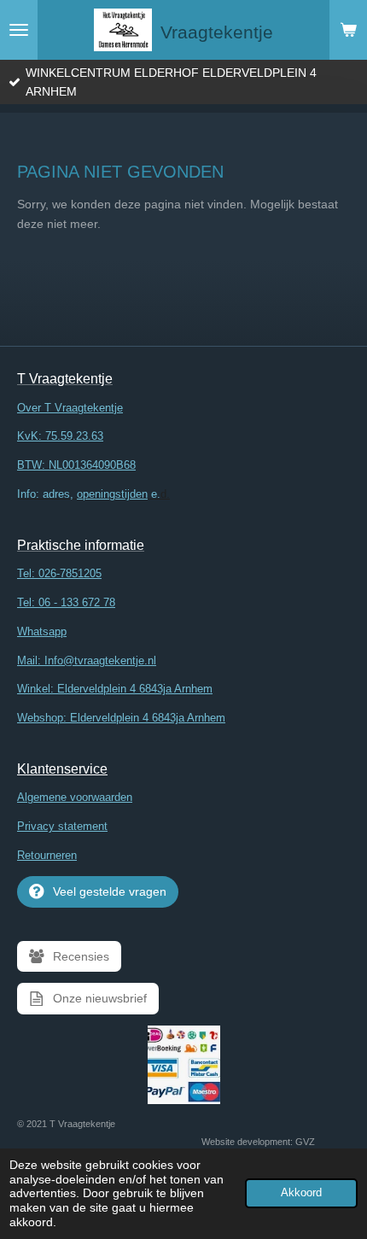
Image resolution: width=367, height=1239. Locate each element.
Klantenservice (62, 769)
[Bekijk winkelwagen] (348, 30)
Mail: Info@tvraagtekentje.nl (86, 660)
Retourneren (47, 855)
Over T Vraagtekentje (70, 407)
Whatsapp (42, 631)
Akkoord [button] (301, 1193)
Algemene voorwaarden (74, 797)
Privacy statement (62, 826)
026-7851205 (70, 573)
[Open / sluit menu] (19, 30)
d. (93, 494)
